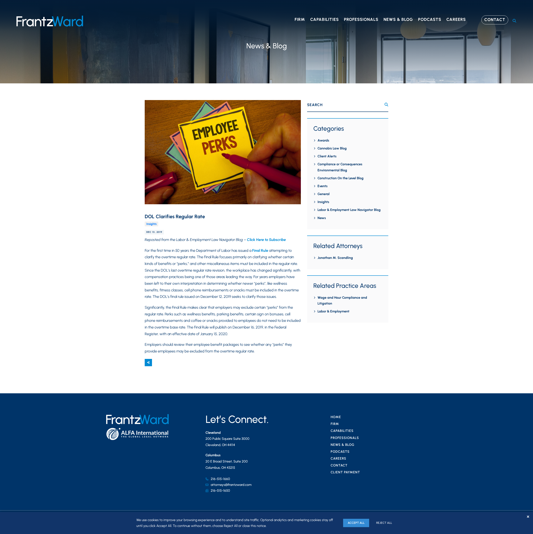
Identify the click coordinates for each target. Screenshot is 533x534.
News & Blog (398, 19)
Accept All (356, 523)
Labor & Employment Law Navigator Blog (349, 210)
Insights (151, 224)
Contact (494, 19)
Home (336, 417)
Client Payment (345, 472)
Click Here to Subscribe (266, 239)
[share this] (148, 362)
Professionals (361, 19)
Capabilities (324, 19)
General (324, 194)
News (322, 218)
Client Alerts (327, 156)
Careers (456, 19)
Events (323, 186)
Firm (300, 19)
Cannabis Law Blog (332, 148)
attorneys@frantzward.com (231, 485)
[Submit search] (386, 104)
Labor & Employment (333, 311)
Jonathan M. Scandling (335, 258)
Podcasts (429, 19)
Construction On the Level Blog (341, 178)
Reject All (384, 523)
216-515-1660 (220, 479)
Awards (323, 140)
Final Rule (260, 250)
